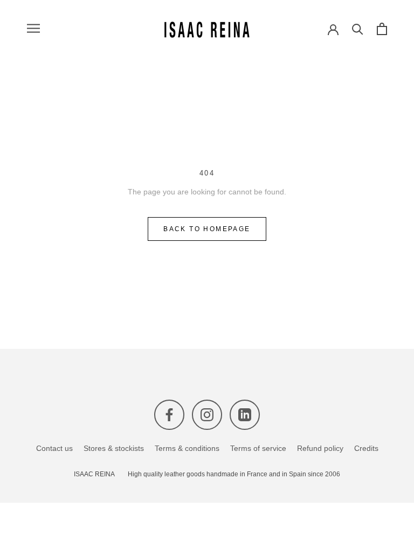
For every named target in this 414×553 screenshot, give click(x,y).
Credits (366, 448)
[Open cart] (382, 28)
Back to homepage (206, 229)
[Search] (357, 28)
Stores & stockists (114, 448)
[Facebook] (169, 415)
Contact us (54, 448)
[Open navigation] (33, 28)
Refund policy (320, 448)
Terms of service (258, 448)
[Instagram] (207, 415)
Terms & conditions (187, 448)
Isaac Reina (94, 474)
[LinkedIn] (245, 415)
